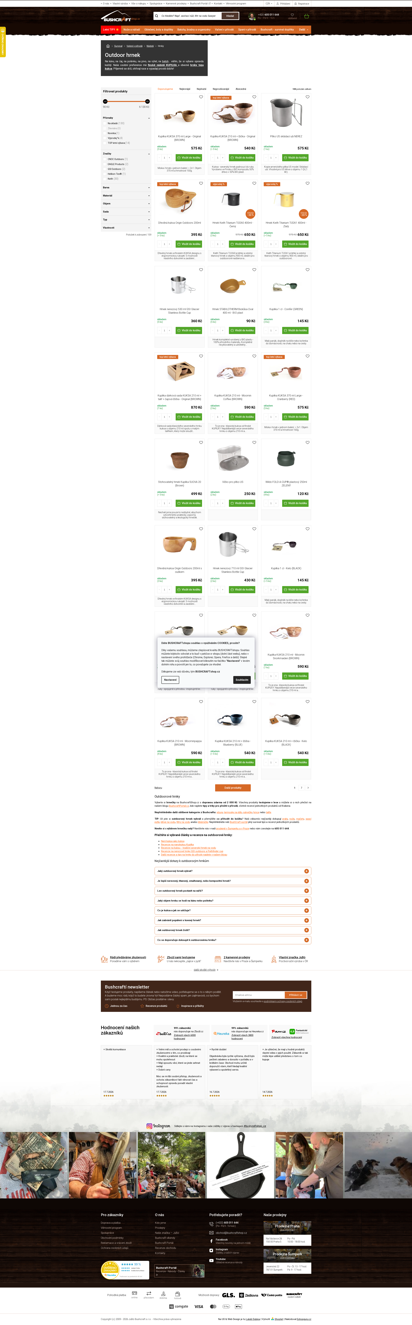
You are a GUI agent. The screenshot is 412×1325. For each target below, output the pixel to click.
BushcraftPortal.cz (179, 805)
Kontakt (218, 3)
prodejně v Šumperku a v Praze (232, 828)
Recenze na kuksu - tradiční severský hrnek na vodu (188, 847)
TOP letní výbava (118, 142)
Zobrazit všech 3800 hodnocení (242, 1037)
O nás (106, 3)
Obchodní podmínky (112, 1237)
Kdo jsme (160, 1222)
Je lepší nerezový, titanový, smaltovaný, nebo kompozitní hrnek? (194, 880)
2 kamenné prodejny (237, 957)
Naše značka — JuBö (167, 1232)
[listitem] (308, 788)
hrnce (256, 812)
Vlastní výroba (120, 3)
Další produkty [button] (233, 787)
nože (292, 818)
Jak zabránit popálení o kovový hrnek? (179, 920)
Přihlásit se (295, 994)
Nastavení (170, 679)
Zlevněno (114, 128)
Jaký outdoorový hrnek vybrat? (174, 871)
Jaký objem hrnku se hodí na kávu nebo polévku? (185, 900)
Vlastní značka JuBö (292, 957)
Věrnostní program (236, 3)
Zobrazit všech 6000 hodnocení (185, 1037)
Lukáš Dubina (253, 1319)
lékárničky (203, 822)
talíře (268, 812)
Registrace (303, 3)
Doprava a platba (110, 1222)
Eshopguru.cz (304, 1319)
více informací (287, 1230)
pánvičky (247, 812)
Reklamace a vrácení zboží (116, 1242)
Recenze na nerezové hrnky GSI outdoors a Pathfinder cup (192, 851)
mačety (300, 818)
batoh (165, 61)
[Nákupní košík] (304, 16)
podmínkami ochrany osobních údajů (283, 1001)
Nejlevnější (185, 89)
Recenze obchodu (165, 1247)
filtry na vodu (183, 822)
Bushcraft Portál (199, 3)
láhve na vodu (168, 822)
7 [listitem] (301, 788)
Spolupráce (156, 3)
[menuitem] (111, 30)
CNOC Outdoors (117, 159)
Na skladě (116, 123)
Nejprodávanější (221, 89)
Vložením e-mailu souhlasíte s (267, 1001)
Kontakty (160, 1253)
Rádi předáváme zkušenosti (128, 957)
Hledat (230, 16)
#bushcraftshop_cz (255, 1126)
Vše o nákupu (138, 3)
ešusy (220, 812)
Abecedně (241, 89)
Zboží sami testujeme (181, 957)
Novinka (113, 133)
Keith (113, 178)
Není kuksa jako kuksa (172, 841)
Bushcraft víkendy (165, 1237)
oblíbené (292, 18)
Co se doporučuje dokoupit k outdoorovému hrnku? (186, 940)
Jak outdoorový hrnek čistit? (173, 930)
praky (285, 818)
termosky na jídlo (233, 812)
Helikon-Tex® (116, 173)
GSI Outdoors (116, 169)
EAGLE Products (117, 164)
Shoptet (279, 1319)
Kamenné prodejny (176, 3)
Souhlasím (242, 679)
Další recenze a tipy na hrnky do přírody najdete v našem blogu (194, 854)
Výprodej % (115, 138)
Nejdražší (201, 89)
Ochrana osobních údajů (114, 1247)
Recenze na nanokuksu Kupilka (177, 844)
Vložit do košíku (191, 157)
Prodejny (160, 1227)
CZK (268, 3)
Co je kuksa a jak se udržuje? (174, 910)
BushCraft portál (239, 822)
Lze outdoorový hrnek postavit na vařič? (180, 890)
